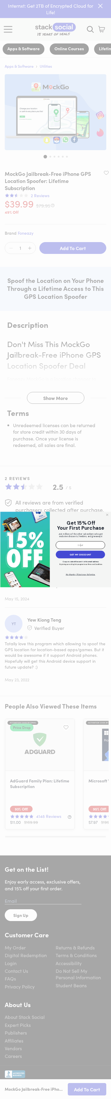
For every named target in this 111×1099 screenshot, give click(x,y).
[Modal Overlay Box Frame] (55, 550)
